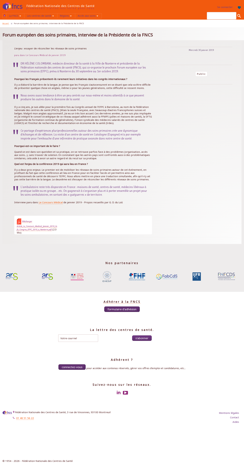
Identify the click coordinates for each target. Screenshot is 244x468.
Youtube (125, 392)
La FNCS (16, 16)
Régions (67, 16)
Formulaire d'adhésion (122, 309)
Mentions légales (229, 412)
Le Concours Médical (51, 202)
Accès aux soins (89, 16)
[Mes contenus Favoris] (238, 7)
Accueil (4, 15)
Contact (234, 417)
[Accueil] (14, 6)
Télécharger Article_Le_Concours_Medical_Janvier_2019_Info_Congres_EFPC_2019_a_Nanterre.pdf (37, 225)
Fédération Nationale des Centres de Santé (60, 6)
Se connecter (225, 7)
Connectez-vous (72, 367)
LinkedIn (118, 392)
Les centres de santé (42, 16)
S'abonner (141, 338)
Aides (236, 421)
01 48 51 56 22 (25, 418)
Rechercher (239, 15)
